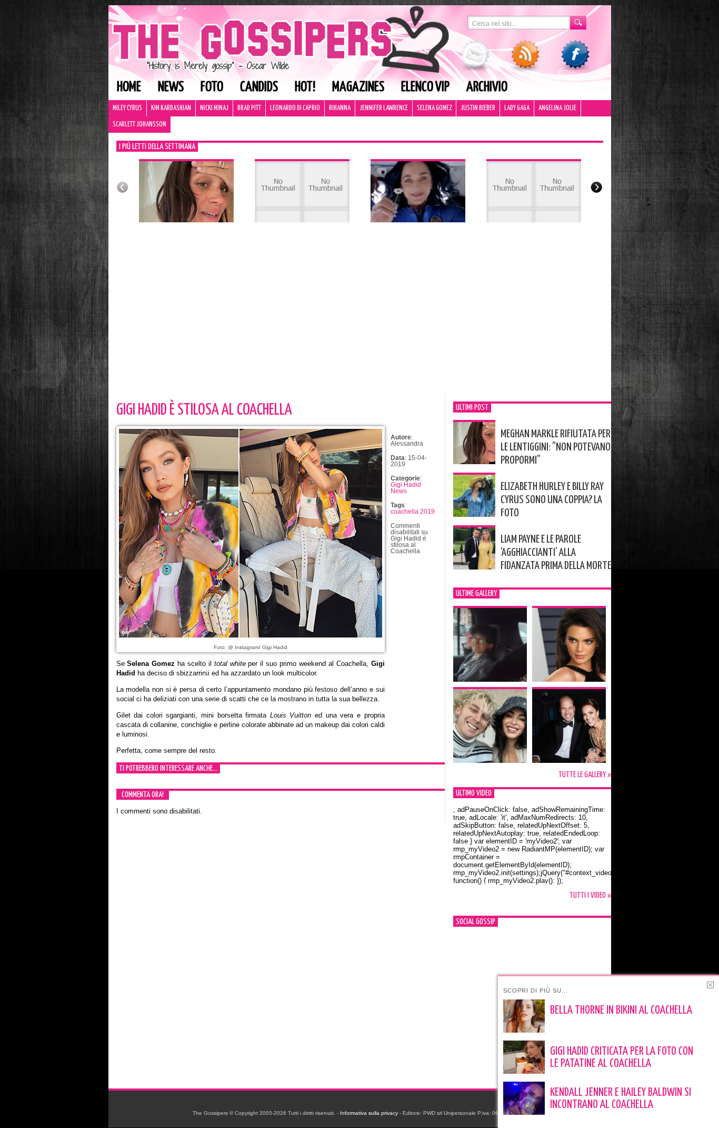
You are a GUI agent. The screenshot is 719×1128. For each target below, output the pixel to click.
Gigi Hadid (406, 485)
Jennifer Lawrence (383, 108)
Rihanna (340, 108)
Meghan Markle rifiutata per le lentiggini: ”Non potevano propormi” (556, 447)
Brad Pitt (249, 108)
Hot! (305, 87)
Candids (259, 87)
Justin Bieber (478, 108)
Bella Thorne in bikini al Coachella (621, 1010)
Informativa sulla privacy (369, 1113)
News (171, 87)
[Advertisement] (359, 314)
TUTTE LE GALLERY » (584, 775)
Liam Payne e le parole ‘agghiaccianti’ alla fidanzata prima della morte (556, 552)
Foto (212, 87)
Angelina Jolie (557, 108)
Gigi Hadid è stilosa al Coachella (204, 410)
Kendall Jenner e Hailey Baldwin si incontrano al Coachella (620, 1099)
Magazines (358, 87)
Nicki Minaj (214, 108)
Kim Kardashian (171, 108)
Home (129, 87)
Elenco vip (425, 87)
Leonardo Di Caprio (295, 108)
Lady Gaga (517, 108)
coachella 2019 (413, 511)
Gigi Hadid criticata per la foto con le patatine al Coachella (621, 1058)
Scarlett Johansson (139, 124)
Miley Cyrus (127, 108)
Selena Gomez (434, 108)
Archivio (486, 87)
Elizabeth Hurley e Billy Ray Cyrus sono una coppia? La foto (552, 500)
